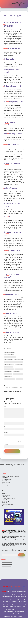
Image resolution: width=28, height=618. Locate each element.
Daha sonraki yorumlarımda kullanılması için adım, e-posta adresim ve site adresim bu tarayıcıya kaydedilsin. (14, 440)
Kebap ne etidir (16, 371)
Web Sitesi (6, 432)
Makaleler (9, 348)
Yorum (5, 406)
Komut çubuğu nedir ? (6, 482)
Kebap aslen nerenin (8, 366)
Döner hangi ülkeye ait (19, 359)
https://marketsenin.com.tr (6, 465)
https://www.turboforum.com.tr (7, 464)
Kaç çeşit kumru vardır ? (6, 501)
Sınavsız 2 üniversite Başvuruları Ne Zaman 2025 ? (11, 476)
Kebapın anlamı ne (8, 376)
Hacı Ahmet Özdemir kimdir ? (7, 479)
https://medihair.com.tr (19, 464)
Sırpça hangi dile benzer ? (6, 495)
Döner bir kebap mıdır (9, 359)
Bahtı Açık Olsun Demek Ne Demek (12, 391)
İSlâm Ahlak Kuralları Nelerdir (7, 562)
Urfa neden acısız (19, 378)
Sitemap (14, 465)
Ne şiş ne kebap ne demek (9, 378)
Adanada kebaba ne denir (9, 352)
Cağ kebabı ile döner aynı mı (10, 357)
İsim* (5, 421)
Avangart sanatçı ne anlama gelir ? (8, 504)
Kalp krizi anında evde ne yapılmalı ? (8, 498)
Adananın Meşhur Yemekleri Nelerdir (13, 387)
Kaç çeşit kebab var (19, 364)
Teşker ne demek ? (5, 485)
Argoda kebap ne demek (9, 354)
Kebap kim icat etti (18, 369)
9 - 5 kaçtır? (6, 444)
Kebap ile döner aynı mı (9, 369)
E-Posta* (5, 426)
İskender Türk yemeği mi (9, 364)
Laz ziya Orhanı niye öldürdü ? (7, 492)
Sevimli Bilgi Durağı (19, 3)
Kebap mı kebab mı (8, 371)
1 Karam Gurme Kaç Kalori (6, 566)
